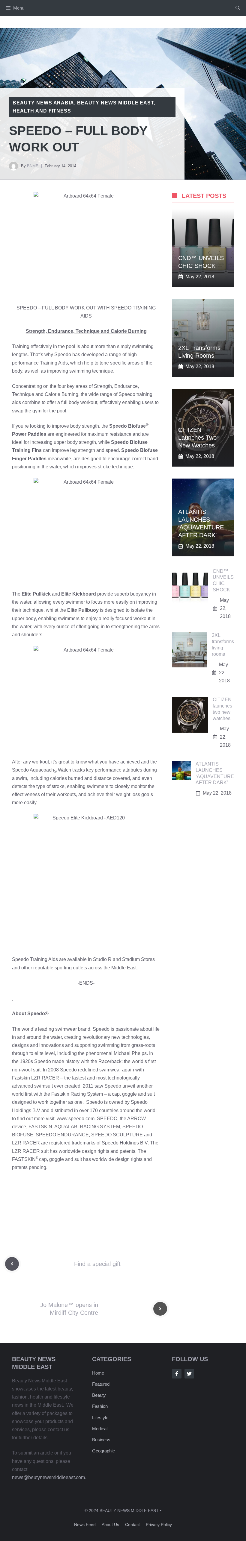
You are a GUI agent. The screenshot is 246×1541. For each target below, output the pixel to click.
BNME (32, 166)
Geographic (103, 1450)
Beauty (99, 1395)
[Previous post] (12, 1264)
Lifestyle (100, 1417)
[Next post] (160, 1309)
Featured (101, 1384)
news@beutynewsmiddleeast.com (48, 1477)
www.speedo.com (75, 1118)
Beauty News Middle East (115, 102)
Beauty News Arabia (43, 102)
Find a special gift (97, 1264)
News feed (85, 1524)
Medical (99, 1428)
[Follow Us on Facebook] (177, 1373)
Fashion (100, 1406)
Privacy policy (159, 1524)
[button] (238, 8)
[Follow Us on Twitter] (189, 1373)
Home (98, 1372)
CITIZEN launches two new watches (197, 437)
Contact (132, 1524)
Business (101, 1439)
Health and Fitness (42, 110)
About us (110, 1524)
